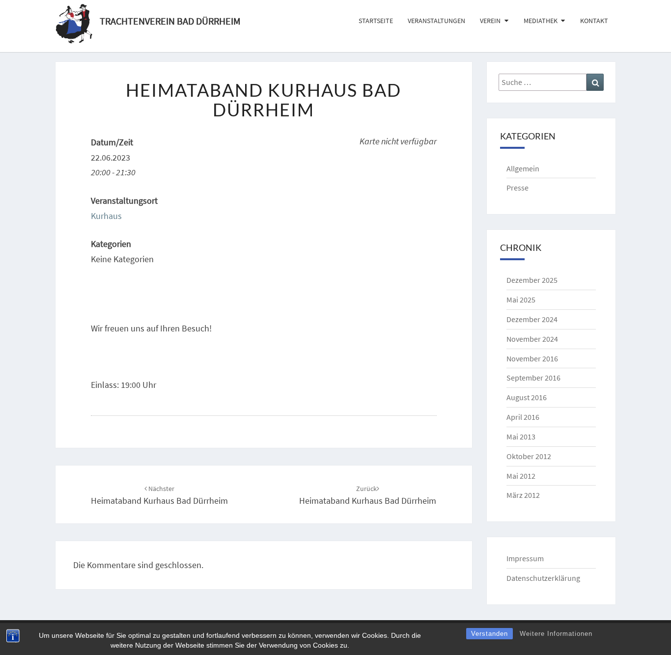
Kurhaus (106, 215)
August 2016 (526, 397)
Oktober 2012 (528, 456)
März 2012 (523, 495)
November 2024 (532, 339)
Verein (490, 20)
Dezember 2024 (532, 319)
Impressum (525, 558)
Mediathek (541, 20)
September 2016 (533, 377)
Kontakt (594, 20)
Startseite (376, 20)
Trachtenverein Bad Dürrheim (170, 20)
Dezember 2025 (532, 280)
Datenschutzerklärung (543, 578)
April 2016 (522, 417)
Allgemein (522, 168)
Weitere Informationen (556, 633)
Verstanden (489, 633)
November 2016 (532, 358)
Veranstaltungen (436, 20)
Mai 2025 (520, 299)
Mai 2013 (520, 436)
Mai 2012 (520, 476)
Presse (517, 187)
